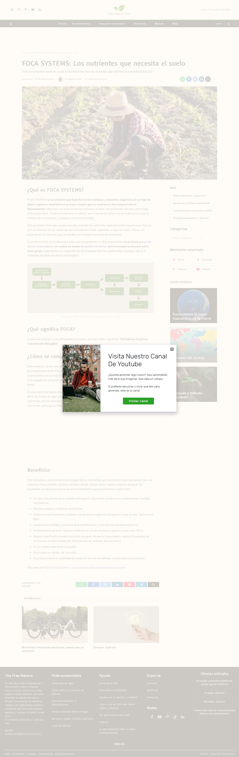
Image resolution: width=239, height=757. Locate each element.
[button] (172, 349)
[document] (119, 378)
